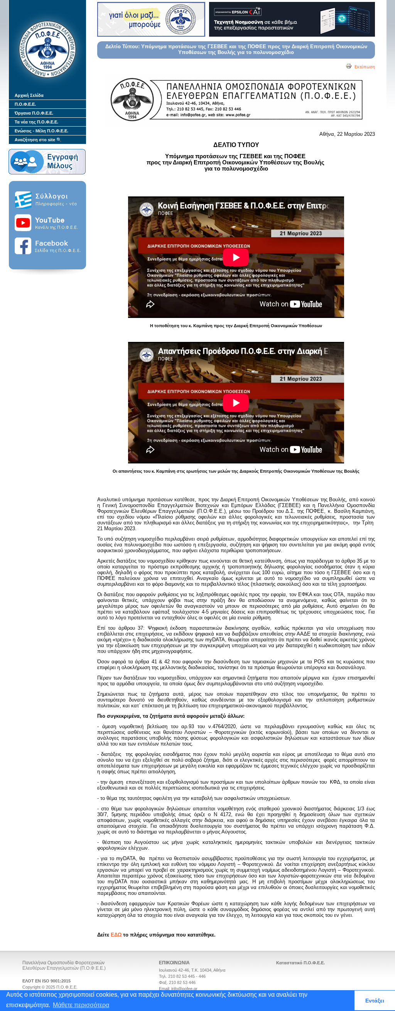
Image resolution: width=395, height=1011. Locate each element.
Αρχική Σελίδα (29, 95)
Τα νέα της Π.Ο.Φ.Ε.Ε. (36, 122)
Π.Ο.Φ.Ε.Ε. (25, 104)
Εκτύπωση (364, 66)
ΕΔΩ (116, 935)
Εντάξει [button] (374, 1000)
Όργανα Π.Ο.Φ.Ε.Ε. (34, 113)
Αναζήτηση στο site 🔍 (38, 139)
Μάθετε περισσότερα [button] (81, 1005)
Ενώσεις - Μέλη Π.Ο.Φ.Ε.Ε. (41, 130)
